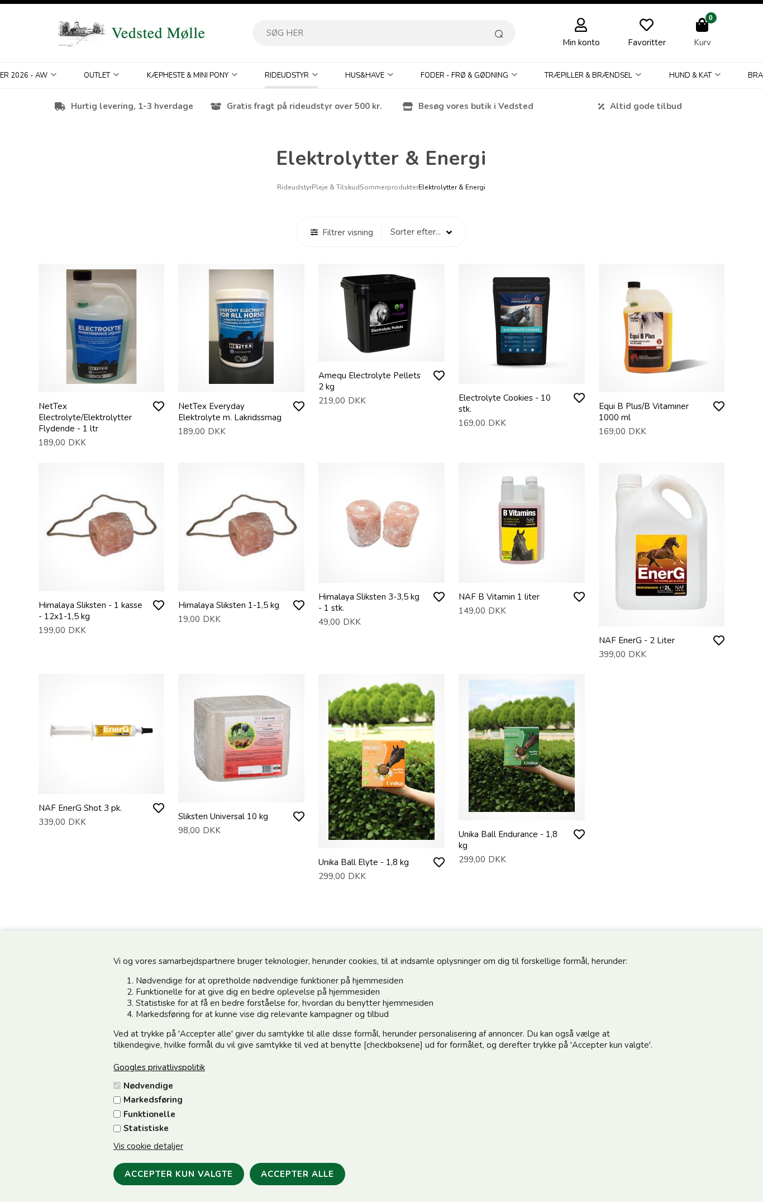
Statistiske (146, 1128)
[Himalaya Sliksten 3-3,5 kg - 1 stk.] (381, 571)
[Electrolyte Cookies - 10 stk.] (522, 372)
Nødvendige (148, 1085)
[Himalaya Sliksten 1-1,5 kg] (241, 580)
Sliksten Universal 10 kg (223, 816)
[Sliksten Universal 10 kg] (241, 791)
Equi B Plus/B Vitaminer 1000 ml (644, 412)
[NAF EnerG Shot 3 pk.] (101, 782)
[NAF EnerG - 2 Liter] (661, 615)
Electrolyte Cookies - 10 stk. (505, 403)
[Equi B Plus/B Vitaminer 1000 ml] (661, 381)
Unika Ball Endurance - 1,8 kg (508, 840)
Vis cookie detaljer (148, 1146)
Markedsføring (153, 1099)
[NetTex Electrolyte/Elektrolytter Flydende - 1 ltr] (101, 381)
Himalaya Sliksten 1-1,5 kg (228, 605)
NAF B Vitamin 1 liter (499, 596)
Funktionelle (149, 1114)
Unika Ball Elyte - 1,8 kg (363, 862)
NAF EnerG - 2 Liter (637, 640)
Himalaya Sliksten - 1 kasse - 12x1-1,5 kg (90, 611)
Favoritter (647, 42)
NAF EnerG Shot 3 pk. (80, 808)
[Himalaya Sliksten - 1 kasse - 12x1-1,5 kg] (101, 580)
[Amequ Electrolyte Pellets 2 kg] (381, 350)
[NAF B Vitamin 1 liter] (522, 571)
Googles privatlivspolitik (159, 1067)
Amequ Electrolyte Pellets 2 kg (369, 381)
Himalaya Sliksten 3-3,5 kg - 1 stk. (368, 602)
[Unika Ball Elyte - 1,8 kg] (381, 837)
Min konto (581, 42)
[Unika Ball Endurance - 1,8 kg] (522, 809)
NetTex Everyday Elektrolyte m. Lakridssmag (230, 412)
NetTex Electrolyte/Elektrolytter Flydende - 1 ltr (85, 417)
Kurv (702, 42)
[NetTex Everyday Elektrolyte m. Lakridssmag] (241, 381)
